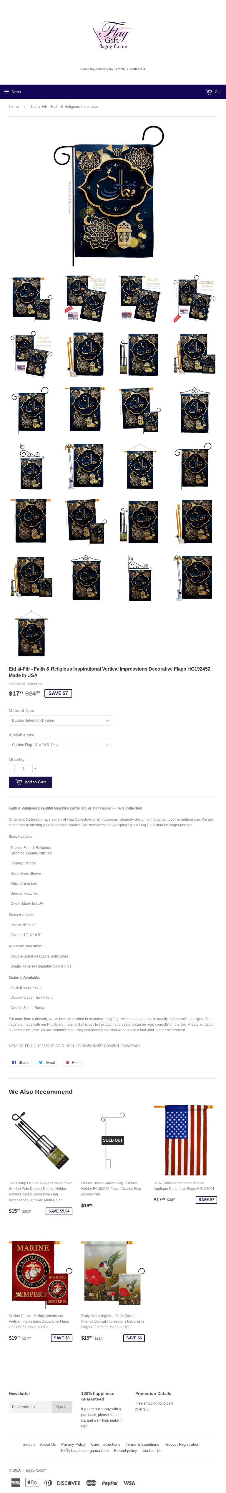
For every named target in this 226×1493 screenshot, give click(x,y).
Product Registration (181, 1444)
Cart (218, 92)
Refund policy (125, 1450)
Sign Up (62, 1407)
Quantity (16, 759)
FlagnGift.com (34, 1470)
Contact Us (137, 68)
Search (29, 1444)
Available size (21, 735)
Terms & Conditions (142, 1444)
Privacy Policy (73, 1444)
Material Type (21, 710)
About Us (48, 1444)
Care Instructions (105, 1444)
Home (14, 106)
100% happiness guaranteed (84, 1450)
